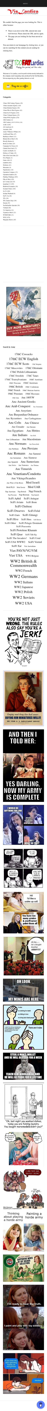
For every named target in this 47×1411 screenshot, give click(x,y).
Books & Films (9, 143)
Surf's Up (7, 196)
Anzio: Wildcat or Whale (11, 132)
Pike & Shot (8, 179)
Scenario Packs (9, 189)
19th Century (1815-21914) (12, 122)
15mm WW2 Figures (11, 117)
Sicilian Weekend (9, 193)
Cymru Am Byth (9, 151)
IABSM (7, 163)
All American (8, 127)
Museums (7, 167)
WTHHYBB (8, 215)
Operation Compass (10, 172)
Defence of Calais (9, 153)
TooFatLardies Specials (11, 205)
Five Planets (7, 158)
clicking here (33, 45)
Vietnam (6, 208)
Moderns (7, 165)
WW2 (6, 217)
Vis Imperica (8, 210)
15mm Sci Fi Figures (11, 113)
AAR (6, 125)
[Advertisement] (23, 253)
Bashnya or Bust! (9, 136)
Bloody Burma (8, 141)
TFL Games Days (9, 201)
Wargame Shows (9, 220)
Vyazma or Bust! (9, 212)
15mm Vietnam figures (11, 115)
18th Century (7, 120)
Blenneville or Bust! (10, 139)
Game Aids (7, 160)
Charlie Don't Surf (9, 148)
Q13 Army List (9, 182)
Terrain (6, 203)
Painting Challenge (10, 177)
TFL (5, 198)
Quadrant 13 (8, 184)
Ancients (7, 129)
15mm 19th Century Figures (12, 103)
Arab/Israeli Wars (9, 134)
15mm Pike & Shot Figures (12, 110)
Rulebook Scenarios (10, 186)
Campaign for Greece (10, 146)
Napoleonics (8, 170)
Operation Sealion (9, 174)
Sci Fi (6, 191)
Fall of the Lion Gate (10, 155)
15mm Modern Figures (11, 108)
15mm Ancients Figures (11, 105)
